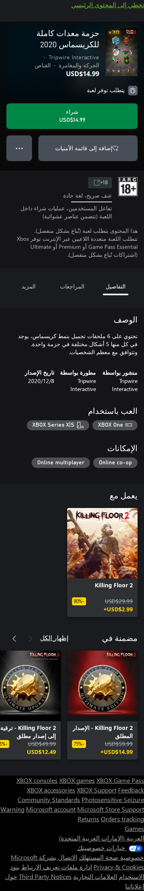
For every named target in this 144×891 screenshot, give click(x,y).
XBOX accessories (51, 790)
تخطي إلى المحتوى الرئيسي (107, 4)
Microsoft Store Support (110, 809)
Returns (88, 818)
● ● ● (19, 148)
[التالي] (14, 638)
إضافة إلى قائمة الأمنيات (83, 148)
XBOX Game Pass (120, 780)
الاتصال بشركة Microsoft (44, 857)
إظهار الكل (54, 637)
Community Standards (49, 799)
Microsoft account (51, 809)
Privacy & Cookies (119, 867)
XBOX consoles (37, 780)
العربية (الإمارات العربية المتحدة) (101, 838)
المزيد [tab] (29, 286)
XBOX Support (96, 790)
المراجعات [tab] (72, 286)
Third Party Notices (45, 876)
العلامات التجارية (95, 876)
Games (134, 828)
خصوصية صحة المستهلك (111, 857)
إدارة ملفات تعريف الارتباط (56, 867)
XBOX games (77, 780)
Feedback (131, 790)
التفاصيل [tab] (116, 286)
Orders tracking (122, 818)
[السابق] (30, 638)
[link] (102, 562)
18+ (104, 182)
